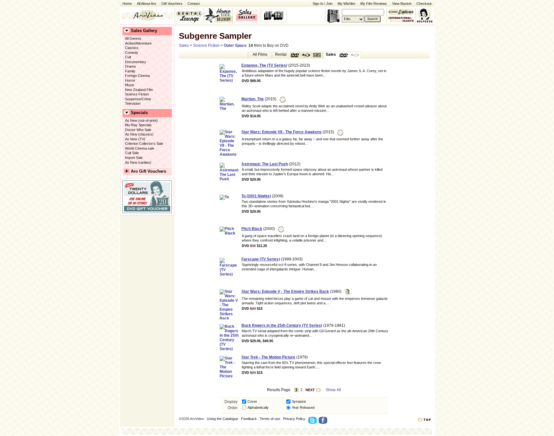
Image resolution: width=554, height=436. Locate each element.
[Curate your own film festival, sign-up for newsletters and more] (274, 15)
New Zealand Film (139, 90)
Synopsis (299, 401)
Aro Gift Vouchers (148, 171)
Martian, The (252, 99)
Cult (128, 57)
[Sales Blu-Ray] (354, 55)
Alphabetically (258, 407)
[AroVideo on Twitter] (313, 422)
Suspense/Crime (138, 99)
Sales (184, 45)
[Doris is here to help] (425, 15)
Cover (252, 401)
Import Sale (134, 158)
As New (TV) (135, 139)
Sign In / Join (322, 3)
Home (127, 3)
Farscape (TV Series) (260, 259)
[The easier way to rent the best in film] (218, 15)
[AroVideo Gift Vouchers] (147, 196)
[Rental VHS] (317, 55)
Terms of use (270, 419)
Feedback (249, 419)
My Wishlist (346, 3)
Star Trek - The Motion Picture (268, 357)
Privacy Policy (294, 419)
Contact (192, 3)
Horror (130, 80)
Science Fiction (137, 94)
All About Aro (146, 3)
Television (132, 103)
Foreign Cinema (137, 76)
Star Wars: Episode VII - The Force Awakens (281, 132)
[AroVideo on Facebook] (324, 422)
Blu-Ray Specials (138, 125)
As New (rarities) (138, 162)
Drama (130, 66)
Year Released (303, 407)
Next (310, 390)
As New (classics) (139, 134)
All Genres (133, 38)
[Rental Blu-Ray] (306, 55)
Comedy (131, 52)
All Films (260, 54)
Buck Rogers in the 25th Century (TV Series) (281, 325)
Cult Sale (132, 153)
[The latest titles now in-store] (189, 15)
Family (130, 71)
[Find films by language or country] (401, 19)
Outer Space (235, 45)
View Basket (400, 3)
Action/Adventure (138, 43)
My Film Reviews (373, 3)
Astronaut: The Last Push (264, 164)
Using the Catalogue (222, 419)
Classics (131, 48)
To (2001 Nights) (256, 196)
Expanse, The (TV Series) (264, 65)
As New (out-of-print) (141, 120)
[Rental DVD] (295, 55)
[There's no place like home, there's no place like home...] (147, 15)
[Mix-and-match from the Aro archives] (401, 11)
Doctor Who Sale (138, 130)
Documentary (135, 62)
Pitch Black (251, 228)
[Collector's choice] (246, 15)
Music (129, 85)
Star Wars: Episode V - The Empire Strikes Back (285, 291)
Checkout (424, 3)
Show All (333, 390)
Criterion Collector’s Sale (144, 143)
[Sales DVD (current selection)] (344, 55)
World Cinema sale (139, 148)
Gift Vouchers (171, 3)
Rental (281, 54)
